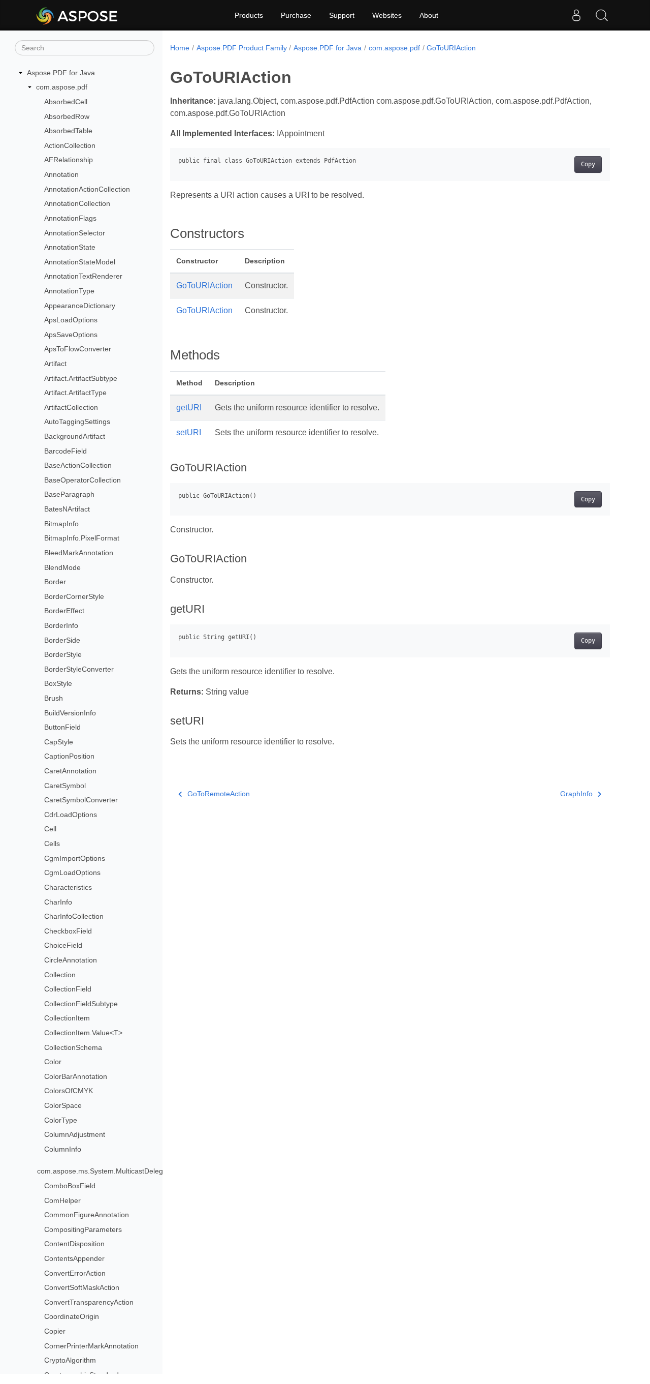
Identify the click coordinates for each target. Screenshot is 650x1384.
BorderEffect (64, 611)
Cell (50, 829)
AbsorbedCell (65, 102)
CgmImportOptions (74, 858)
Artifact (55, 363)
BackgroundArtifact (74, 436)
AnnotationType (69, 291)
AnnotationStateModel (79, 262)
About (428, 15)
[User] (576, 15)
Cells (52, 843)
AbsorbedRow (66, 116)
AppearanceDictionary (79, 306)
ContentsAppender (74, 1258)
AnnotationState (69, 247)
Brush (53, 698)
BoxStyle (58, 684)
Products (249, 15)
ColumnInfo (62, 1149)
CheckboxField (68, 931)
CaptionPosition (69, 757)
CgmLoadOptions (72, 873)
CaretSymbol (65, 785)
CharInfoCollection (74, 916)
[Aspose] (77, 15)
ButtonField (62, 727)
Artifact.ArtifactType (75, 392)
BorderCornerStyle (74, 596)
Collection (60, 975)
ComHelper (62, 1200)
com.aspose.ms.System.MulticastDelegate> (107, 1171)
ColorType (60, 1120)
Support (341, 15)
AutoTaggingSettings (77, 422)
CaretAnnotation (70, 771)
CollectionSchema (73, 1047)
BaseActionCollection (78, 465)
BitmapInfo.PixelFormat (81, 538)
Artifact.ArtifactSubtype (80, 378)
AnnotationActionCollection (87, 189)
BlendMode (62, 567)
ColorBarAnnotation (75, 1076)
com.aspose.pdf (61, 87)
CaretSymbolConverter (81, 800)
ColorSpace (63, 1105)
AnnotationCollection (77, 203)
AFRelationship (68, 160)
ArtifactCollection (71, 407)
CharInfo (58, 902)
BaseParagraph (69, 495)
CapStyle (58, 742)
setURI (188, 432)
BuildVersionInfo (70, 713)
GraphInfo (576, 794)
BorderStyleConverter (79, 669)
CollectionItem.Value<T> (83, 1033)
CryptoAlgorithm (70, 1360)
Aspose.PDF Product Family (242, 48)
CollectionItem (67, 1018)
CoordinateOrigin (71, 1317)
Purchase (296, 15)
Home (179, 48)
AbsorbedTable (68, 131)
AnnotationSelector (74, 233)
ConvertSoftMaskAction (81, 1287)
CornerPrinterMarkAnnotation (91, 1346)
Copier (55, 1331)
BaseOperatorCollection (82, 480)
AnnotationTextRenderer (83, 277)
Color (52, 1062)
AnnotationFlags (70, 218)
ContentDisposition (74, 1244)
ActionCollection (69, 145)
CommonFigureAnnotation (86, 1215)
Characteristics (68, 887)
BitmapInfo (61, 524)
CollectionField (67, 989)
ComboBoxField (69, 1186)
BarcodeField (65, 451)
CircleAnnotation (70, 960)
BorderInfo (61, 625)
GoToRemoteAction (218, 794)
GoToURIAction (451, 48)
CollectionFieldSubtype (81, 1004)
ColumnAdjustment (74, 1134)
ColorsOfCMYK (68, 1091)
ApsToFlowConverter (77, 349)
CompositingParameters (83, 1229)
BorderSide (62, 640)
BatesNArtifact (67, 509)
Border (55, 582)
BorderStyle (63, 654)
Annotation (61, 174)
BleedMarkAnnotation (78, 553)
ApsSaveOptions (71, 334)
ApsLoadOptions (71, 320)
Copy (588, 164)
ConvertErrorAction (75, 1273)
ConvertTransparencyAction (89, 1302)
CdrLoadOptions (70, 814)
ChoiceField (63, 946)
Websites (387, 15)
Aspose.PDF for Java (61, 73)
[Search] (601, 15)
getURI (189, 407)
